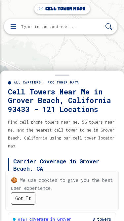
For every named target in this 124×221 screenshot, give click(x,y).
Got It (23, 198)
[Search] (109, 27)
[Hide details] (62, 75)
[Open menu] (13, 26)
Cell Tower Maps (64, 9)
